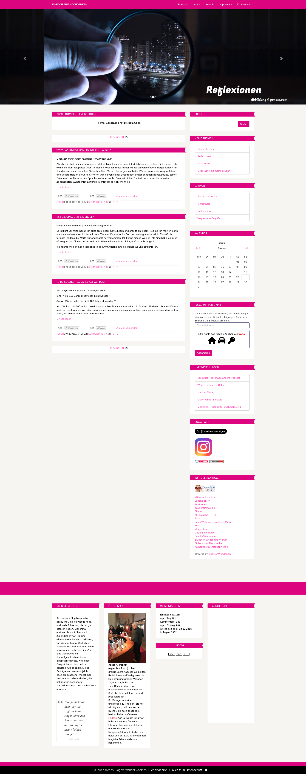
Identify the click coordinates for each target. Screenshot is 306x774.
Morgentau (201, 529)
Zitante (198, 511)
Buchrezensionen (207, 196)
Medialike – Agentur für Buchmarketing (219, 406)
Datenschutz (244, 4)
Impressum (225, 4)
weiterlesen (65, 187)
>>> (247, 248)
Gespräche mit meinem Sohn (213, 170)
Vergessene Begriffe (208, 218)
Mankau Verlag (205, 392)
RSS (107, 202)
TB (112, 202)
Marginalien (204, 203)
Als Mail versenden (127, 196)
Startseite (182, 4)
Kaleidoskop (204, 163)
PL (117, 202)
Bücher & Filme (206, 149)
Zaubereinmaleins (205, 507)
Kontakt (210, 4)
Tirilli (197, 518)
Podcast (112, 717)
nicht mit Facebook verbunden (60, 196)
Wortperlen (201, 504)
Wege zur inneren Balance (212, 385)
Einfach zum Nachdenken (69, 4)
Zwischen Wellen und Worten (211, 539)
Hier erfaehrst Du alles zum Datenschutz (175, 770)
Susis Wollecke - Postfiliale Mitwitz (214, 522)
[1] (122, 136)
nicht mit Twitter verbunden (92, 196)
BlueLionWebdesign (219, 553)
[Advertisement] (231, 666)
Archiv (196, 4)
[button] (23, 56)
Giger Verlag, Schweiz (209, 399)
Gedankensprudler (205, 532)
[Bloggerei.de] (202, 461)
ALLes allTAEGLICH (206, 514)
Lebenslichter (202, 500)
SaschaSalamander (206, 536)
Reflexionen (204, 156)
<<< (197, 248)
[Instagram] (203, 446)
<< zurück (114, 136)
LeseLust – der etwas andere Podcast (218, 377)
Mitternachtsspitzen (205, 497)
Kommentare (95, 202)
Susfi (197, 525)
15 (237, 272)
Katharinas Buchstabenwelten (211, 546)
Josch (60, 202)
